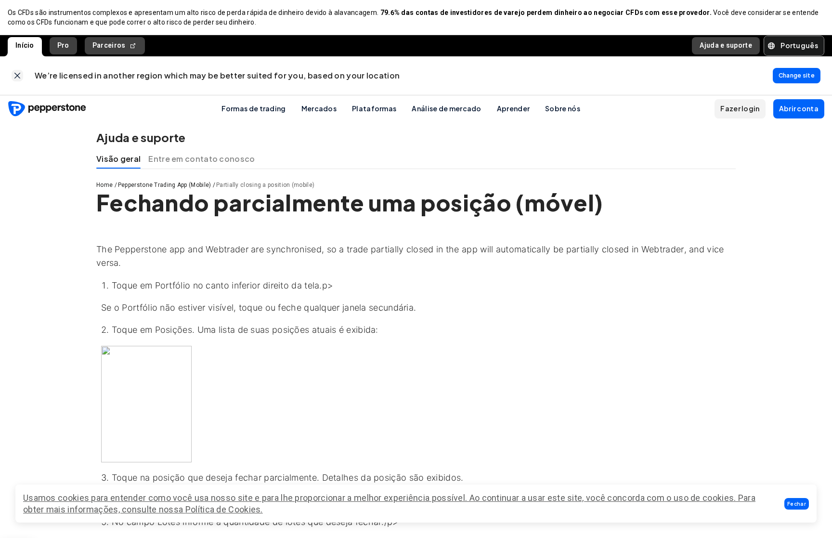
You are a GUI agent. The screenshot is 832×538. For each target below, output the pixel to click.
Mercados (319, 108)
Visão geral (118, 159)
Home (104, 185)
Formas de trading (253, 108)
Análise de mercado (446, 108)
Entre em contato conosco (201, 159)
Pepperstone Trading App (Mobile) (164, 185)
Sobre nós (562, 108)
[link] (17, 75)
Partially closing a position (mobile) (265, 185)
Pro (63, 45)
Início (24, 45)
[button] (796, 504)
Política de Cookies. (224, 509)
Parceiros (109, 45)
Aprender (513, 108)
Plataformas (374, 108)
